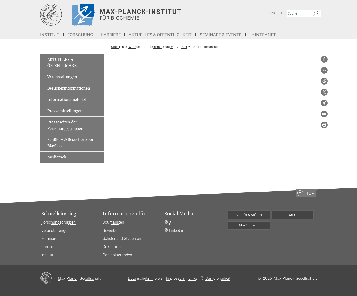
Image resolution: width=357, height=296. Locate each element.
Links (192, 278)
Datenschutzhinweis (145, 278)
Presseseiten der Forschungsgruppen (65, 125)
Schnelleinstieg (58, 214)
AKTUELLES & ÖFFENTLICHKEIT (63, 62)
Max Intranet (249, 225)
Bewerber (111, 230)
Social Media (178, 214)
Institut (47, 255)
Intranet (265, 35)
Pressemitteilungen (65, 111)
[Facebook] (324, 59)
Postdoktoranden (117, 255)
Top (310, 193)
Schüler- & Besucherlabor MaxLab (70, 142)
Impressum (175, 278)
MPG (292, 215)
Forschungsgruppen (58, 222)
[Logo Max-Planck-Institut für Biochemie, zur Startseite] (131, 15)
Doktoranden (114, 246)
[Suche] (316, 13)
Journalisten (113, 222)
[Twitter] (324, 92)
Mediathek (56, 157)
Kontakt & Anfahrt (249, 215)
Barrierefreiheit (217, 278)
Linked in (176, 230)
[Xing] (324, 103)
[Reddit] (324, 81)
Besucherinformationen (68, 88)
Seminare (49, 238)
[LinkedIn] (324, 70)
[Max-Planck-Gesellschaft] (49, 278)
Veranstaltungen (62, 77)
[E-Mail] (324, 114)
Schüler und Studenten (122, 238)
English (277, 13)
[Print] (324, 125)
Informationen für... (126, 214)
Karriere (47, 246)
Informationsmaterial (66, 99)
